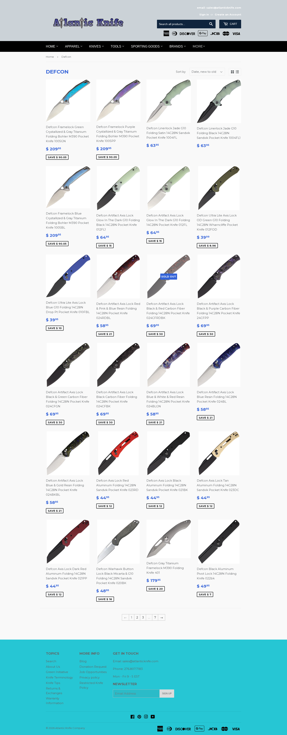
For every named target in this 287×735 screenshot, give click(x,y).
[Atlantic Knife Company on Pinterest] (139, 717)
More (198, 46)
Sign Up (167, 693)
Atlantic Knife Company (70, 728)
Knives (95, 46)
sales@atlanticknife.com (140, 661)
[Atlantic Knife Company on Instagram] (146, 717)
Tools (116, 46)
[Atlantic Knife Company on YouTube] (153, 717)
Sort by (181, 72)
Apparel (72, 46)
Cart (233, 23)
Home (51, 46)
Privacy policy (89, 677)
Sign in (204, 14)
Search (51, 661)
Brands (176, 46)
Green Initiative (57, 672)
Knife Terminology (59, 677)
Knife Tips (53, 683)
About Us (53, 667)
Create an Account (228, 14)
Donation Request (93, 667)
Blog (82, 661)
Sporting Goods (145, 46)
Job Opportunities (93, 672)
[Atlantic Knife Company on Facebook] (132, 717)
